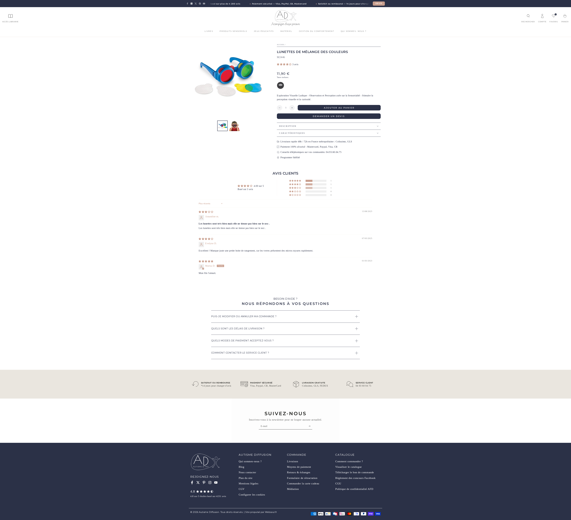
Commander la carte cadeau (303, 483)
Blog (241, 466)
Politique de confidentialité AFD (354, 488)
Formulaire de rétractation (302, 478)
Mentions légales (248, 483)
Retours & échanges (298, 472)
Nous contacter (247, 472)
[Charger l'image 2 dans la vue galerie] (234, 126)
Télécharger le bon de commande (354, 472)
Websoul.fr (271, 512)
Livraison (292, 461)
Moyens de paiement (299, 466)
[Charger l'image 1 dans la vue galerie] (222, 126)
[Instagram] (191, 3)
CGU (338, 483)
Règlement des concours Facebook (355, 478)
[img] (206, 212)
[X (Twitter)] (195, 3)
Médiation (293, 488)
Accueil (281, 44)
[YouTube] (204, 3)
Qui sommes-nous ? (250, 461)
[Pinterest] (200, 3)
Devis (378, 3)
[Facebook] (187, 3)
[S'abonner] (310, 426)
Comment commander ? (349, 461)
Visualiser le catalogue (348, 466)
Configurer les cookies (252, 494)
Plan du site (245, 478)
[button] (528, 16)
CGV (242, 488)
